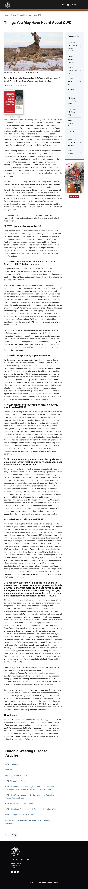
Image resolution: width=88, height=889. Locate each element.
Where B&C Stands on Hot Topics (72, 142)
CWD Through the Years (15, 781)
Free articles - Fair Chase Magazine (72, 112)
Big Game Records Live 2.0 (72, 70)
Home (6, 15)
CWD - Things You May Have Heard (20, 815)
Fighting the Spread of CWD (16, 775)
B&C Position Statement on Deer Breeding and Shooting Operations (28, 821)
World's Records (70, 152)
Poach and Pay (71, 132)
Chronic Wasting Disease (70, 81)
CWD (14, 835)
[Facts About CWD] (13, 102)
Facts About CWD (14, 117)
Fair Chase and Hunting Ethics (72, 101)
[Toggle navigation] (82, 5)
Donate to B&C (71, 91)
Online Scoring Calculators (71, 123)
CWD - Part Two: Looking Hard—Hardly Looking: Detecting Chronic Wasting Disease (29, 796)
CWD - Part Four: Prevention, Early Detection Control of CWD (30, 809)
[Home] (6, 3)
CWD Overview (11, 764)
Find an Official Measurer (71, 59)
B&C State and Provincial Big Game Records (72, 46)
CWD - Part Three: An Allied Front (19, 803)
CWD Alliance (10, 770)
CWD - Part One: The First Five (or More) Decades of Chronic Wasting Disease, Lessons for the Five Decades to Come (30, 788)
